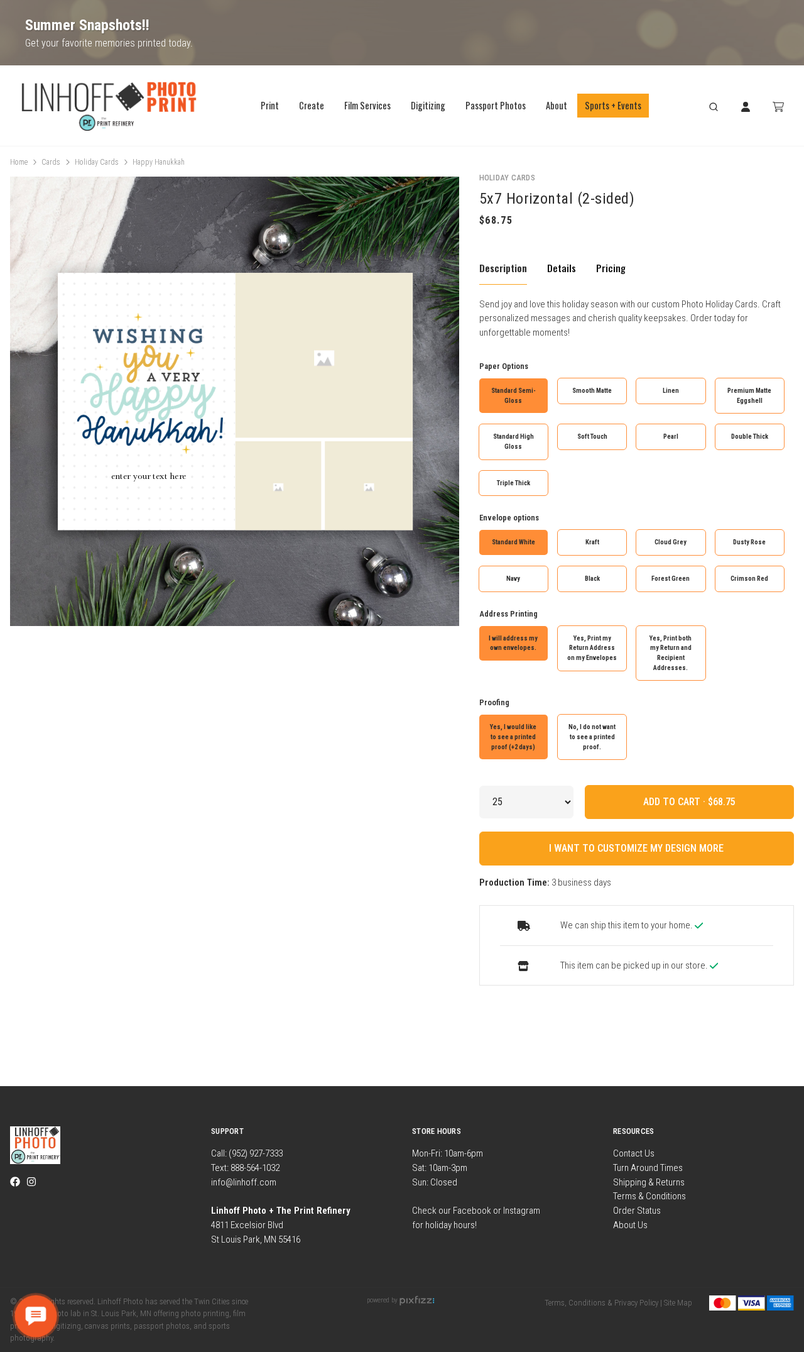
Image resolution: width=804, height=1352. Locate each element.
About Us (630, 1225)
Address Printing (508, 613)
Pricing (611, 268)
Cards (50, 162)
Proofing (494, 702)
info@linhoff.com (243, 1182)
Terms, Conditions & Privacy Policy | (603, 1302)
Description (503, 268)
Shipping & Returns (649, 1182)
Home (19, 162)
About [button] (556, 105)
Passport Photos (495, 105)
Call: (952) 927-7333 (247, 1153)
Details (561, 268)
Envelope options (509, 517)
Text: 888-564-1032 (245, 1167)
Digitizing (428, 105)
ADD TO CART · (675, 802)
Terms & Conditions (649, 1196)
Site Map (678, 1302)
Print (270, 105)
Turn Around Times (648, 1167)
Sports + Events (613, 105)
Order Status (637, 1210)
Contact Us (634, 1153)
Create (311, 105)
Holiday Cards (97, 162)
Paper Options (503, 366)
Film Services (367, 105)
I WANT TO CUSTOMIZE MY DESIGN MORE (636, 848)
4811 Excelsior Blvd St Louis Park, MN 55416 (280, 1225)
